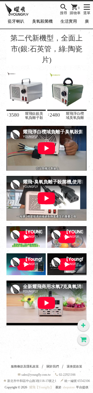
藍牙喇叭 (16, 21)
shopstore (69, 387)
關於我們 (53, 366)
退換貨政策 (74, 366)
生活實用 (68, 21)
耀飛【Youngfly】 (41, 387)
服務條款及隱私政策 (25, 366)
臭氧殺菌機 (42, 21)
